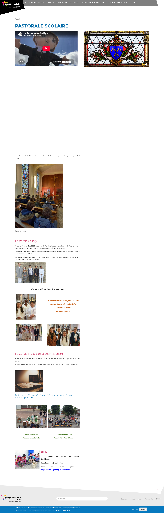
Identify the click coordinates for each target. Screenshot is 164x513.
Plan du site (149, 499)
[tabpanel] (116, 49)
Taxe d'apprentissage (117, 3)
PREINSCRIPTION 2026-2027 (93, 3)
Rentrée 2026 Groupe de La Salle (63, 3)
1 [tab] (143, 64)
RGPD (158, 499)
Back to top (158, 490)
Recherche (106, 498)
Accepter (135, 509)
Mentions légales (136, 499)
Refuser (143, 509)
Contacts (135, 3)
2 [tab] (146, 64)
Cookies (124, 499)
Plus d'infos (66, 511)
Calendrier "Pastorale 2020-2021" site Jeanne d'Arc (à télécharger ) (44, 396)
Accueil (17, 19)
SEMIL (44, 452)
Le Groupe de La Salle (34, 3)
